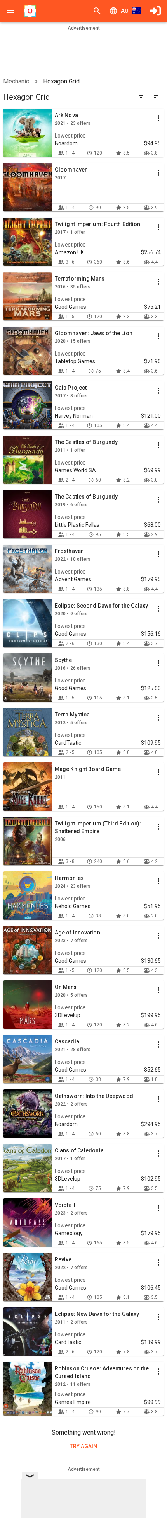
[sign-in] (155, 11)
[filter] (141, 95)
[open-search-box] (97, 11)
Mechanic (16, 81)
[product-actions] (158, 118)
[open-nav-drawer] (11, 11)
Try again (83, 1446)
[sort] (157, 95)
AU (125, 10)
